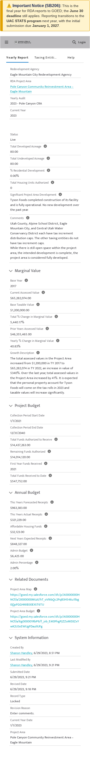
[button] (74, 42)
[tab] (17, 58)
